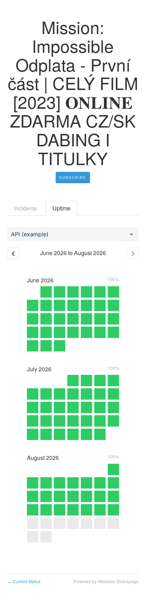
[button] (73, 177)
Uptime (61, 208)
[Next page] (133, 253)
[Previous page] (13, 253)
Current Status (23, 581)
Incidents (25, 208)
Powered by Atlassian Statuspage (106, 581)
